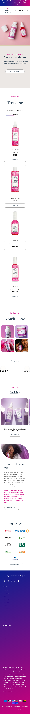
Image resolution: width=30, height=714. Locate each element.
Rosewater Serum (15, 244)
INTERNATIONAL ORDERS (9, 617)
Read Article (14, 434)
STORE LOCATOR (7, 635)
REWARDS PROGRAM (8, 614)
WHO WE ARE (7, 629)
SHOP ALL (6, 590)
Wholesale (6, 620)
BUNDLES (6, 611)
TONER (5, 596)
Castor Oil (20, 110)
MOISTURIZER (7, 599)
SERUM (5, 605)
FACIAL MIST (6, 593)
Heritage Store (9, 706)
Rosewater (10, 110)
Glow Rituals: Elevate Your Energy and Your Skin (15, 430)
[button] (19, 10)
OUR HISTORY (7, 632)
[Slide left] (3, 368)
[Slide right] (27, 368)
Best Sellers (15, 114)
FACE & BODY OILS (8, 608)
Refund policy (17, 706)
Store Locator (15, 564)
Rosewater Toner (15, 198)
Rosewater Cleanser (15, 289)
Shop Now (15, 159)
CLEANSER (6, 602)
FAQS (5, 638)
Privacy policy (25, 706)
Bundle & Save (12, 507)
